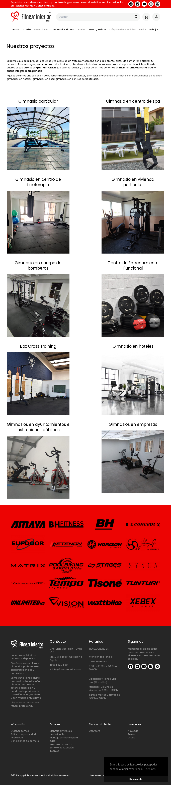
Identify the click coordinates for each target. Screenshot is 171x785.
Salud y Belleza (97, 29)
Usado (131, 737)
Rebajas (153, 29)
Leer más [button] (149, 769)
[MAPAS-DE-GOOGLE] (157, 4)
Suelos (81, 29)
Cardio (27, 29)
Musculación (41, 29)
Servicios (55, 724)
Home (16, 29)
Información (18, 724)
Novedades (134, 724)
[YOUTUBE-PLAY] (144, 4)
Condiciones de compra (25, 741)
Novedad (133, 731)
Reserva (132, 734)
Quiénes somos (20, 731)
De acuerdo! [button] (136, 779)
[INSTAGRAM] (151, 4)
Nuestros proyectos (61, 744)
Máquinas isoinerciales (123, 29)
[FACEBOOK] (131, 4)
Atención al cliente (100, 724)
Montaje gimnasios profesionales (61, 732)
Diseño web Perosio (100, 775)
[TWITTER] (137, 4)
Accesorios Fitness (63, 29)
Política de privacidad (23, 734)
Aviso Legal (17, 737)
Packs (142, 29)
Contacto (94, 731)
